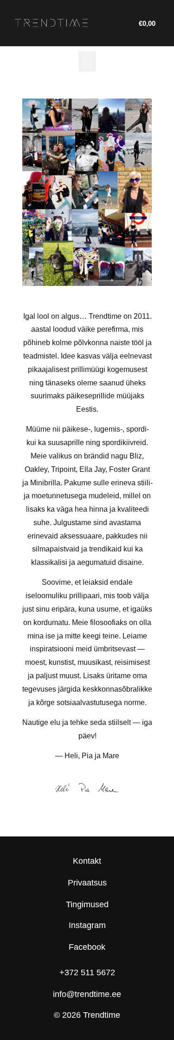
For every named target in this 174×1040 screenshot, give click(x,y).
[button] (87, 61)
